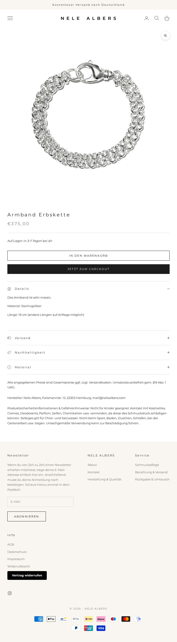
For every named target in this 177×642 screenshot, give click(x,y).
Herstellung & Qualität (104, 479)
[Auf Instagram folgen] (9, 593)
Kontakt (94, 472)
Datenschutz (17, 552)
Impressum (16, 559)
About (92, 465)
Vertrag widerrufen (27, 575)
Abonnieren (26, 516)
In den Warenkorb (88, 255)
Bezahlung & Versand (151, 472)
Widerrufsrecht (18, 566)
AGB (10, 544)
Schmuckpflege (147, 465)
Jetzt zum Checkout (88, 269)
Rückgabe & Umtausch (152, 479)
